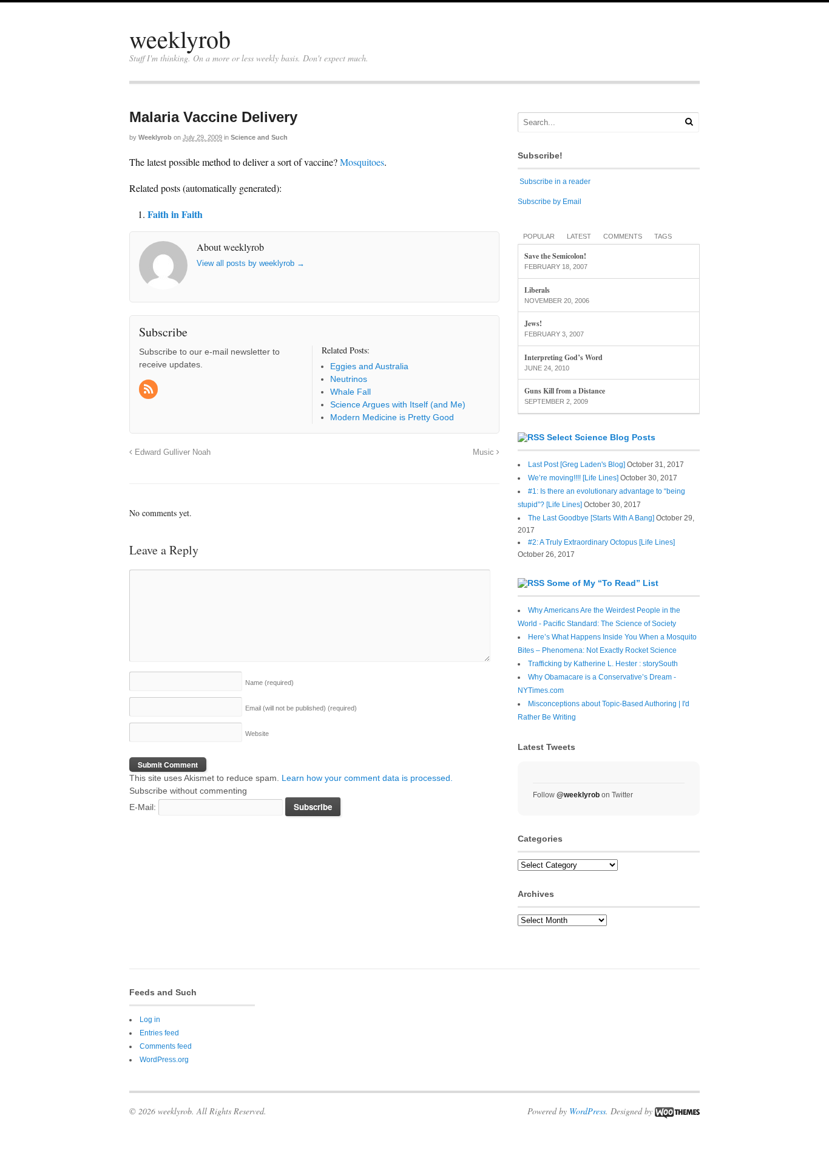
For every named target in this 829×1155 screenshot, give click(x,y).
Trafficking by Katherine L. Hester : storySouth (603, 663)
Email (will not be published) (301, 708)
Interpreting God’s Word (563, 357)
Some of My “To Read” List (602, 583)
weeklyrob (180, 38)
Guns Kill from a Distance (564, 391)
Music (484, 452)
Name (269, 682)
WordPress (587, 1111)
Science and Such (259, 137)
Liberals (537, 290)
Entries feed (159, 1033)
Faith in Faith (175, 214)
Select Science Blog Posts (601, 437)
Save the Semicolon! (555, 256)
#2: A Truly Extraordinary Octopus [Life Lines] (601, 542)
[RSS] (149, 390)
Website (257, 733)
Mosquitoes (362, 161)
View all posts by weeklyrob (251, 263)
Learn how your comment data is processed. (367, 778)
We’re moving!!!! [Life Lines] (573, 478)
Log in (150, 1019)
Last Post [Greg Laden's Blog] (576, 464)
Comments (622, 236)
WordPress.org (164, 1059)
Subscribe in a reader (554, 181)
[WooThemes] (677, 1111)
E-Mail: (143, 807)
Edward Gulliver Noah (171, 452)
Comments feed (166, 1046)
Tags (663, 236)
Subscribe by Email (549, 201)
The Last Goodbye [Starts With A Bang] (591, 518)
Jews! (533, 323)
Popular (539, 236)
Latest (579, 236)
